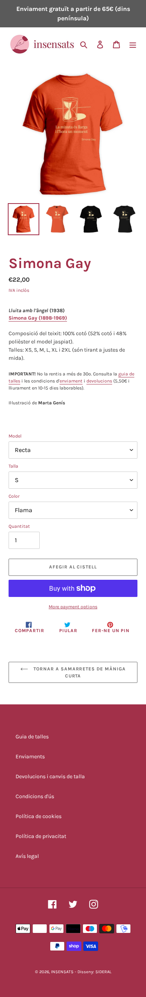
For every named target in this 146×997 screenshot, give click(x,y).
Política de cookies (39, 816)
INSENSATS (62, 971)
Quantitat (19, 526)
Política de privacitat (41, 836)
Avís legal (27, 856)
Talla (13, 466)
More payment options (73, 606)
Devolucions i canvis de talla (50, 776)
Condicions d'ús (35, 796)
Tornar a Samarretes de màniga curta (79, 672)
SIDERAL (103, 971)
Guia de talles (32, 736)
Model (15, 436)
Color (14, 496)
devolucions (99, 381)
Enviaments (30, 756)
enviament (71, 381)
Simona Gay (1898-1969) (38, 318)
